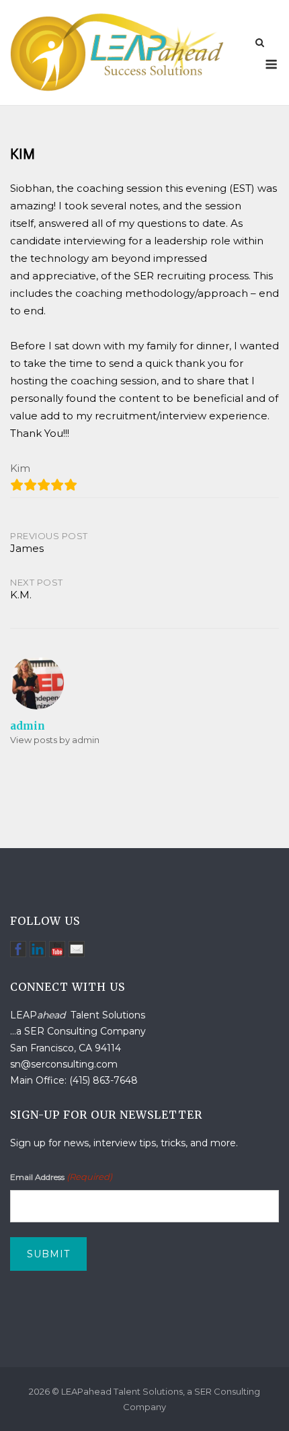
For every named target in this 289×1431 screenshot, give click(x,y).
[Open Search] (259, 43)
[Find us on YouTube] (57, 949)
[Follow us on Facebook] (18, 949)
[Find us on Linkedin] (38, 949)
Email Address (61, 1176)
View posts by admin (54, 739)
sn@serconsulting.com (64, 1064)
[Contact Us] (77, 949)
